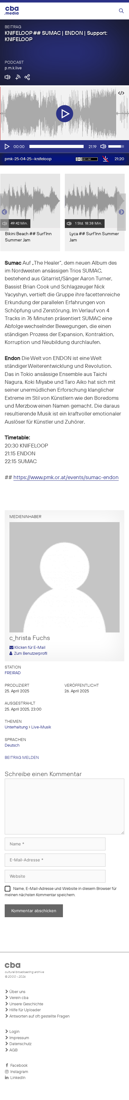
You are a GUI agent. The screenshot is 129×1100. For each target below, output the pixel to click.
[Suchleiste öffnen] (121, 11)
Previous (3, 212)
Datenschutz (20, 1044)
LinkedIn (16, 1078)
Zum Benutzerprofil (29, 654)
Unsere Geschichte (25, 1004)
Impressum (18, 1038)
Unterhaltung (16, 727)
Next (121, 212)
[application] (64, 146)
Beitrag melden (22, 757)
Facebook (18, 1066)
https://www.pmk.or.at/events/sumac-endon (66, 477)
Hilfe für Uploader (24, 1010)
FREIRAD (13, 673)
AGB (13, 1050)
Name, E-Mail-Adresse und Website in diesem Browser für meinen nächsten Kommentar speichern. (60, 892)
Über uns (16, 992)
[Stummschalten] (103, 146)
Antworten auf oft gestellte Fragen (39, 1016)
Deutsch (12, 745)
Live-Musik (41, 727)
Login (13, 1032)
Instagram (18, 1072)
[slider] (56, 146)
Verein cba (18, 998)
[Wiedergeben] (6, 146)
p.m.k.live (13, 68)
